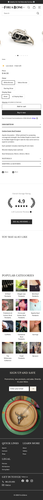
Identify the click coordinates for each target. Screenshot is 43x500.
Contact (4, 451)
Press (24, 454)
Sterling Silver (8, 88)
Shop (3, 454)
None (5, 96)
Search (4, 448)
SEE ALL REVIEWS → (21, 222)
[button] (21, 124)
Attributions (6, 466)
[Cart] (34, 7)
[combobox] (21, 13)
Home (4, 59)
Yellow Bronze (22, 82)
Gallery (25, 451)
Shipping (4, 102)
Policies (4, 463)
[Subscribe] (33, 389)
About (25, 448)
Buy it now (21, 113)
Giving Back (5, 469)
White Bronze (8, 82)
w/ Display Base (17, 96)
